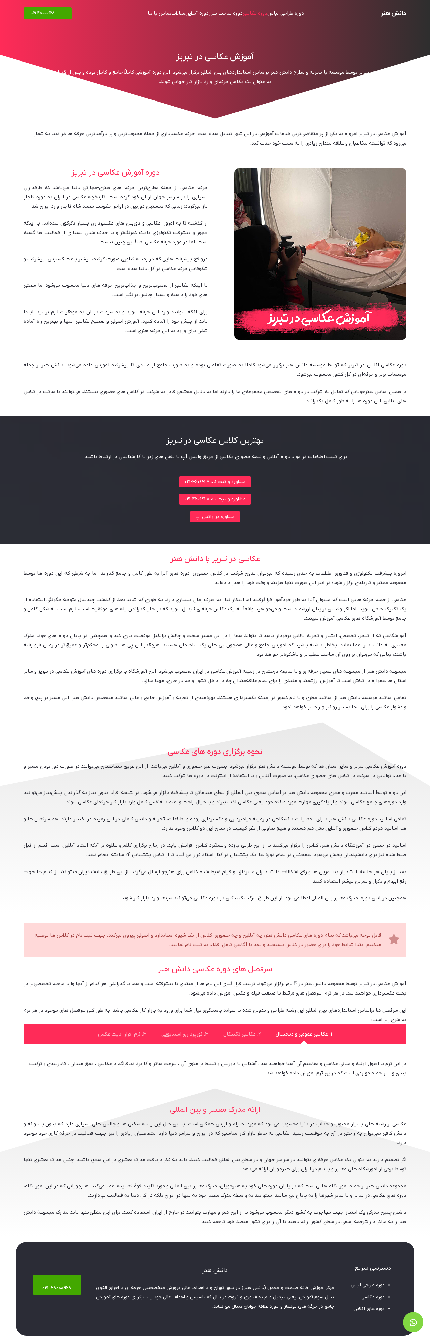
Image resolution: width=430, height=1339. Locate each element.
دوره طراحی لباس (368, 1285)
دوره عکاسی (373, 1297)
